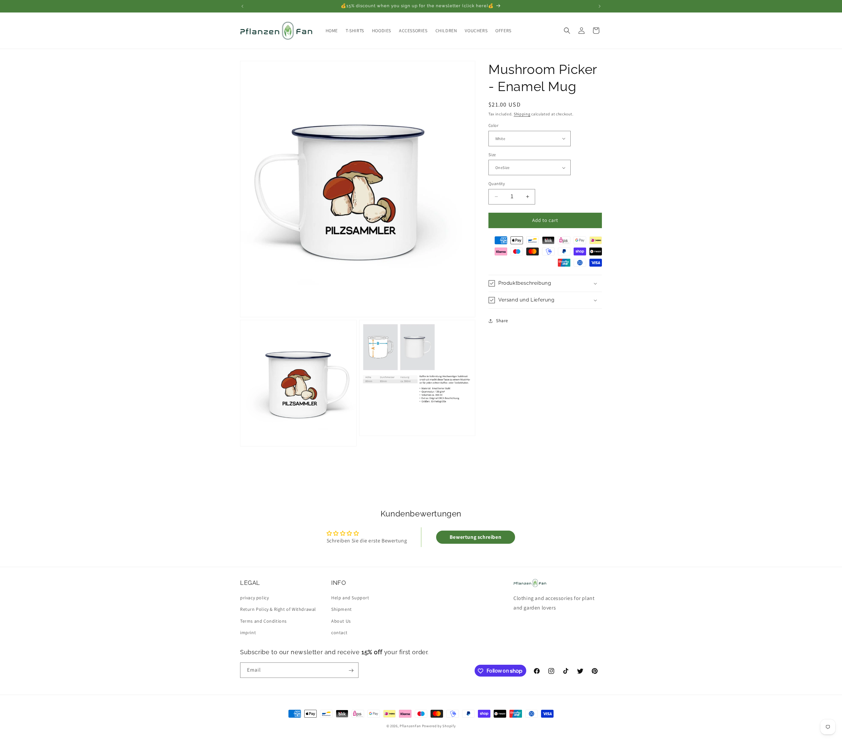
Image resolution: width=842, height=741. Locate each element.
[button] (567, 30)
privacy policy (254, 598)
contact (339, 632)
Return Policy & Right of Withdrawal (278, 609)
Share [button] (502, 320)
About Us (341, 621)
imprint (248, 632)
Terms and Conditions (263, 621)
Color (493, 125)
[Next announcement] (599, 6)
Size (492, 154)
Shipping (522, 113)
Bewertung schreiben (475, 537)
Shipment (341, 609)
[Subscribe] (351, 670)
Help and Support (350, 598)
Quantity (496, 183)
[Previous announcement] (242, 6)
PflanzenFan (410, 726)
